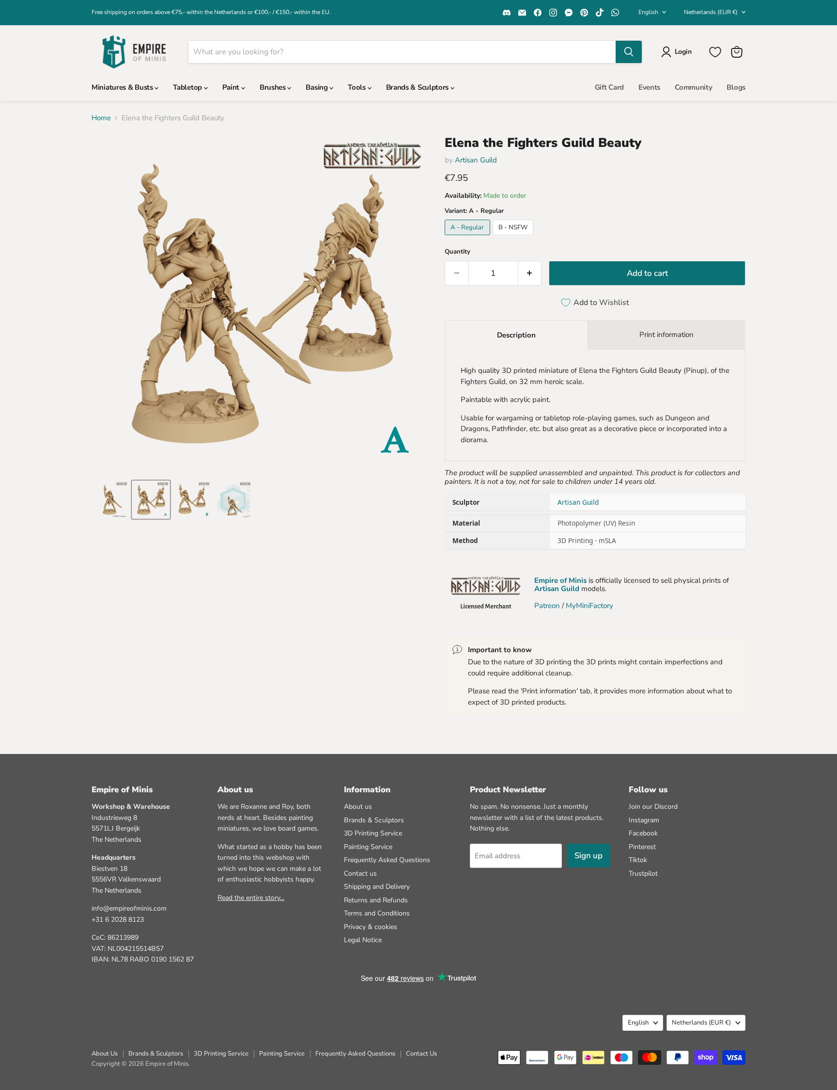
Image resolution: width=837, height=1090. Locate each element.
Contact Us (421, 1053)
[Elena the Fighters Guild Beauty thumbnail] (110, 500)
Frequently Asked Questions (387, 860)
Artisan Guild (476, 160)
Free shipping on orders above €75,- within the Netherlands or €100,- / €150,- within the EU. (211, 12)
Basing (317, 87)
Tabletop (188, 87)
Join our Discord (653, 806)
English (648, 12)
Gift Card (609, 87)
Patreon (547, 605)
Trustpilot (643, 873)
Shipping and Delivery (377, 886)
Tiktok (638, 860)
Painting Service (368, 846)
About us (358, 806)
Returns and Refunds (376, 900)
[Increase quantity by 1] (530, 273)
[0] (715, 52)
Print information (666, 334)
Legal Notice (363, 940)
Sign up (588, 855)
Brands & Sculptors (418, 87)
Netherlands (711, 12)
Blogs (736, 87)
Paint (231, 87)
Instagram (644, 820)
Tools (357, 87)
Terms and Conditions (377, 913)
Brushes (274, 87)
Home (101, 118)
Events (649, 87)
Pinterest (642, 846)
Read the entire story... (250, 897)
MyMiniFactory (589, 605)
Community (693, 87)
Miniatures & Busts (123, 87)
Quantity (457, 252)
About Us (105, 1053)
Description (516, 335)
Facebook (643, 833)
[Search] (629, 52)
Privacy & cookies (370, 926)
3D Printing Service (373, 833)
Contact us (360, 873)
